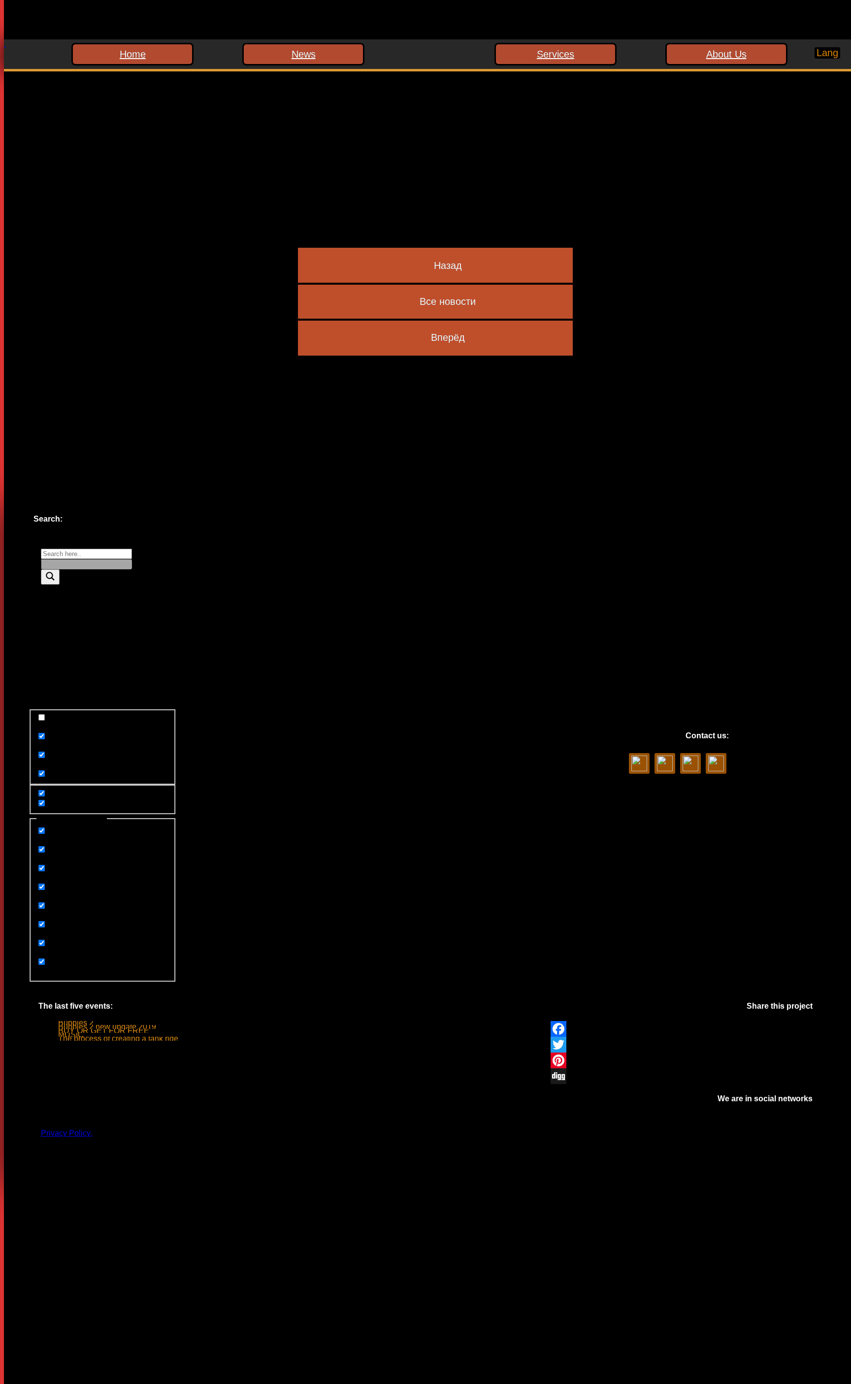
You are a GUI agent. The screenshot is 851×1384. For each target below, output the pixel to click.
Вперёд (448, 337)
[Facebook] (682, 1029)
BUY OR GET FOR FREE (103, 1030)
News (304, 54)
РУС (819, 71)
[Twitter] (682, 1045)
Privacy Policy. (66, 1133)
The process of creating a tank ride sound (130, 1038)
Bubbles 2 (76, 1023)
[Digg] (682, 1076)
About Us (726, 54)
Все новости (448, 301)
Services (555, 54)
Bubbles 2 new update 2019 (107, 1026)
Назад (448, 265)
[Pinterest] (682, 1060)
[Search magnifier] (50, 577)
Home (133, 54)
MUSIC (71, 1034)
